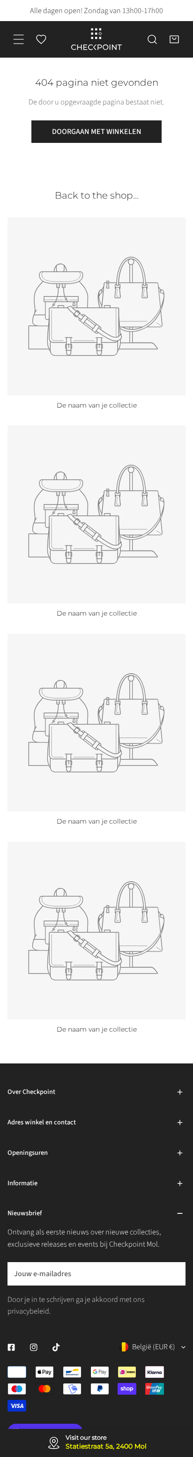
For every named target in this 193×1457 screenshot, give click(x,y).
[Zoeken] (152, 39)
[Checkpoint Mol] (96, 39)
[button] (174, 39)
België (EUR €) (153, 1346)
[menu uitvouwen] (18, 39)
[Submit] (172, 1273)
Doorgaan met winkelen (96, 131)
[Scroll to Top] (175, 1400)
